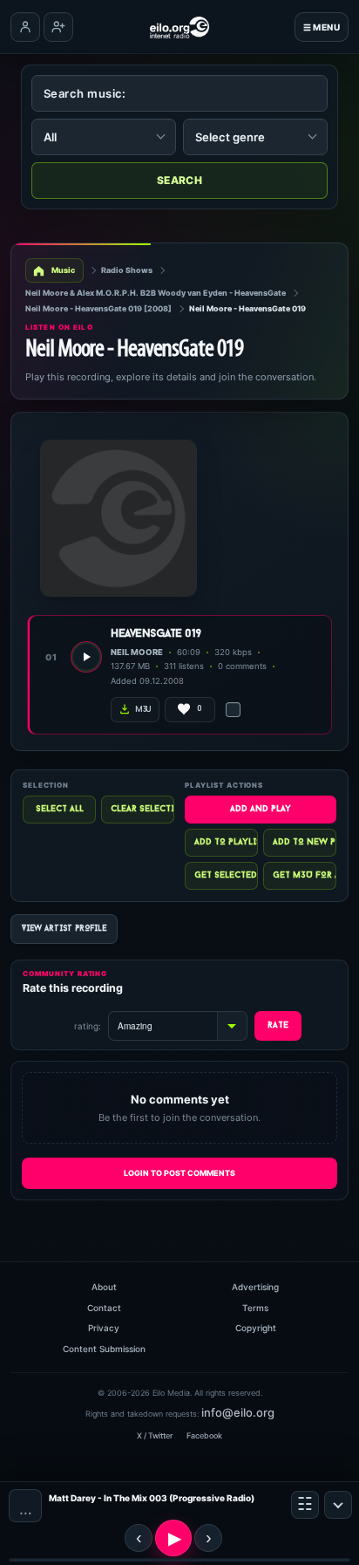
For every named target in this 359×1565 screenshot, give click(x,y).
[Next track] (208, 1538)
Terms (255, 1307)
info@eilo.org (237, 1412)
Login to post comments (179, 1173)
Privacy (103, 1327)
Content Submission (104, 1348)
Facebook (204, 1435)
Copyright (255, 1327)
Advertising (255, 1286)
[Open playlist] (305, 1505)
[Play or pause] (173, 1538)
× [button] (338, 1505)
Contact (104, 1307)
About (104, 1286)
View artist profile (64, 929)
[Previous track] (138, 1538)
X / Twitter (155, 1435)
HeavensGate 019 (156, 633)
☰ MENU (321, 27)
